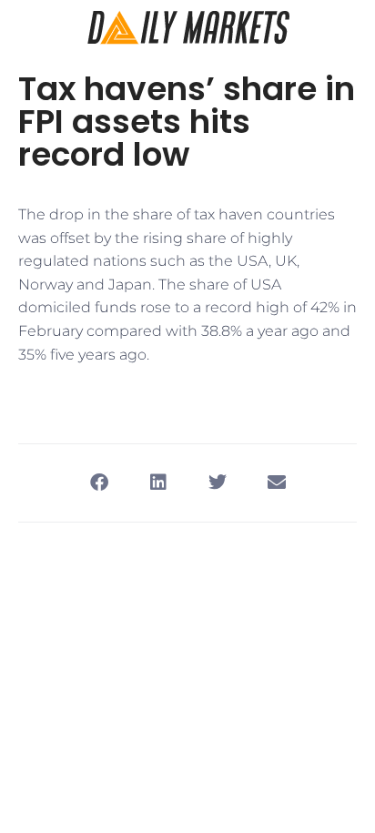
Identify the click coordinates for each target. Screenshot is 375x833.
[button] (98, 482)
